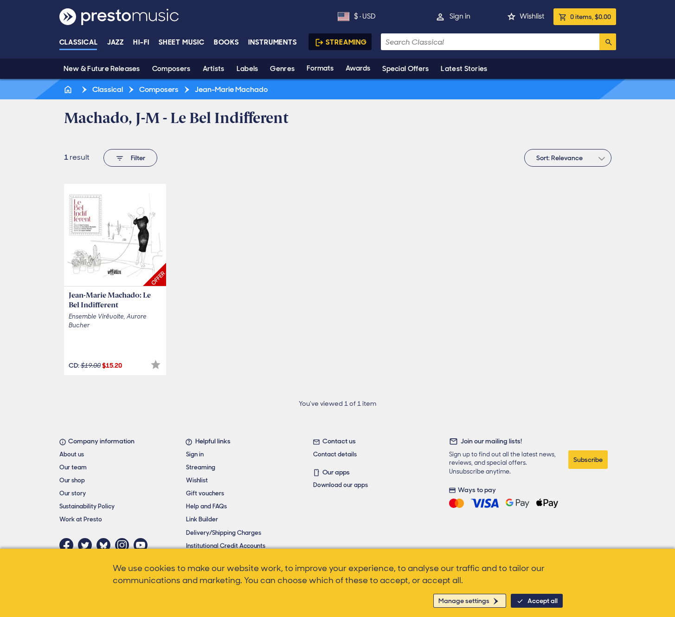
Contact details (335, 454)
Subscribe (588, 459)
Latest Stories (464, 68)
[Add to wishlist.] (155, 364)
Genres (282, 68)
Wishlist (532, 16)
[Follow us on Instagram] (124, 545)
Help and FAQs (206, 506)
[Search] (607, 41)
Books (226, 42)
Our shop (72, 480)
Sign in (460, 16)
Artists (214, 68)
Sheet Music (182, 42)
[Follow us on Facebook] (68, 545)
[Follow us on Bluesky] (105, 545)
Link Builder (202, 519)
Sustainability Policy (87, 506)
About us (71, 454)
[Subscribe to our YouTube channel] (143, 545)
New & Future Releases (102, 68)
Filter (138, 158)
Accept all (542, 601)
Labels (247, 68)
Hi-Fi (141, 42)
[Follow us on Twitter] (87, 545)
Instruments (272, 42)
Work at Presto (80, 519)
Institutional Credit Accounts (225, 546)
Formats (320, 68)
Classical (78, 42)
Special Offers (405, 68)
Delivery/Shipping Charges (223, 533)
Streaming (346, 42)
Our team (73, 467)
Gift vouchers (205, 493)
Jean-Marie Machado (230, 89)
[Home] (69, 89)
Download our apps (340, 485)
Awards (358, 68)
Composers (171, 68)
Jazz (115, 42)
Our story (72, 493)
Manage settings (463, 601)
